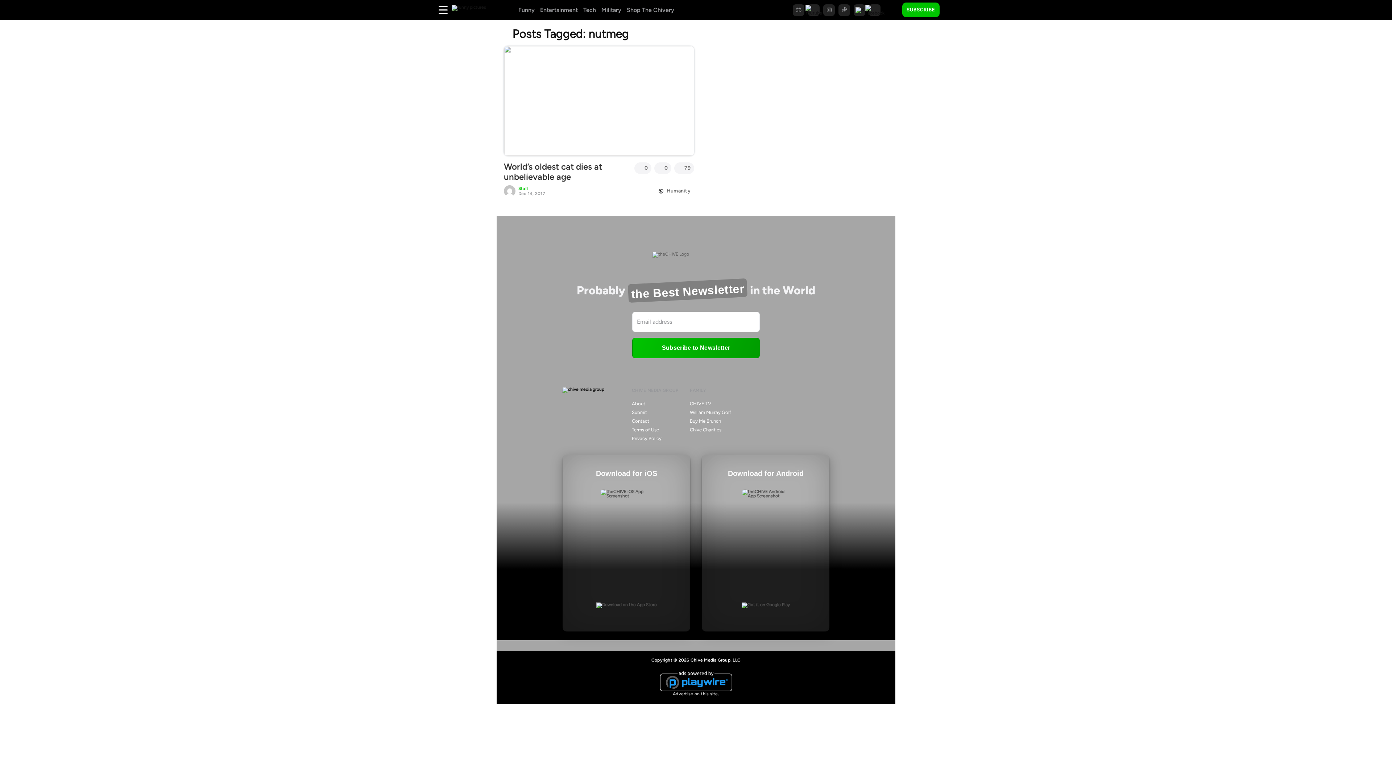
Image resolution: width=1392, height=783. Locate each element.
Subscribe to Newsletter (696, 348)
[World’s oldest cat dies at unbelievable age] (599, 101)
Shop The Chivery (650, 10)
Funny (526, 10)
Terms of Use (645, 429)
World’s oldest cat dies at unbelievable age (553, 171)
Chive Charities (705, 429)
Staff (523, 188)
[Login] (951, 10)
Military (611, 10)
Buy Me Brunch (705, 421)
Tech (589, 10)
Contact (640, 421)
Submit (639, 412)
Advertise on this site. (696, 693)
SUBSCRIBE (921, 9)
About (638, 403)
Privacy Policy (647, 438)
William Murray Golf (710, 412)
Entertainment (559, 10)
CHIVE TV (700, 403)
